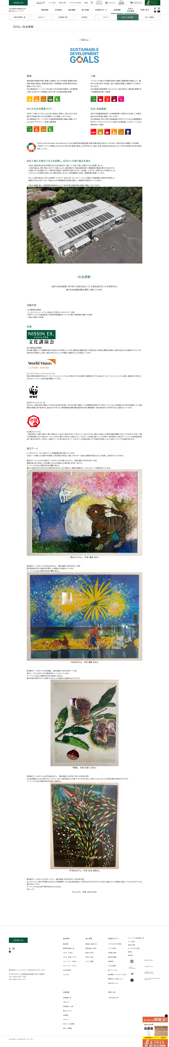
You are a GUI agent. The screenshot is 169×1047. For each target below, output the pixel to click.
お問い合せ (112, 992)
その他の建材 (67, 970)
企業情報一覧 (67, 997)
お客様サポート (113, 938)
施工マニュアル (112, 970)
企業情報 (66, 992)
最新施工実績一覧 (91, 944)
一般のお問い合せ (113, 997)
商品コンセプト (67, 1010)
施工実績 (89, 938)
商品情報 (66, 938)
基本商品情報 (112, 957)
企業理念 (66, 1015)
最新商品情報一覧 (68, 948)
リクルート (66, 1019)
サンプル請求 (112, 948)
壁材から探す (90, 952)
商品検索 (66, 944)
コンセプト (66, 974)
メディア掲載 (89, 961)
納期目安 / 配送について (115, 979)
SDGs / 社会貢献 (68, 1024)
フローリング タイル (69, 965)
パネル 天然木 (68, 952)
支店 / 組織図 (67, 1028)
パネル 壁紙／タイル (69, 957)
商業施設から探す (91, 948)
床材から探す (90, 957)
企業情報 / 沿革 (68, 1006)
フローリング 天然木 (69, 961)
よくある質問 (112, 965)
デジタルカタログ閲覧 (114, 944)
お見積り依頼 (112, 952)
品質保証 (111, 961)
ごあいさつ (66, 1002)
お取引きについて (113, 983)
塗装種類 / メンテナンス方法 (117, 974)
